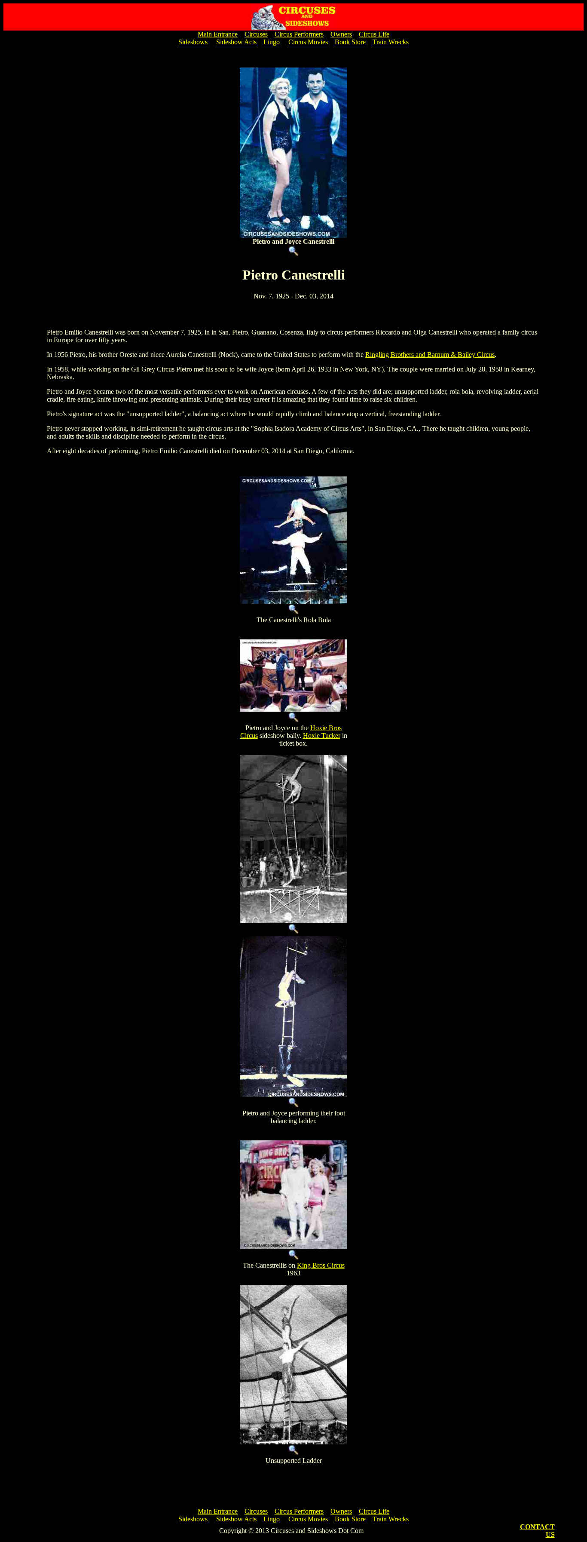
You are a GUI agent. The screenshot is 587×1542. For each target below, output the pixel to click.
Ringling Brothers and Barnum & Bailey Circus (430, 354)
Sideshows (193, 42)
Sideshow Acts (236, 42)
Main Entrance (218, 34)
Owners (341, 34)
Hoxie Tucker (321, 735)
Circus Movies (308, 42)
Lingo (271, 42)
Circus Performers (299, 34)
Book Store (350, 42)
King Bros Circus (321, 1265)
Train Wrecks (391, 42)
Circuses (256, 34)
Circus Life (374, 34)
